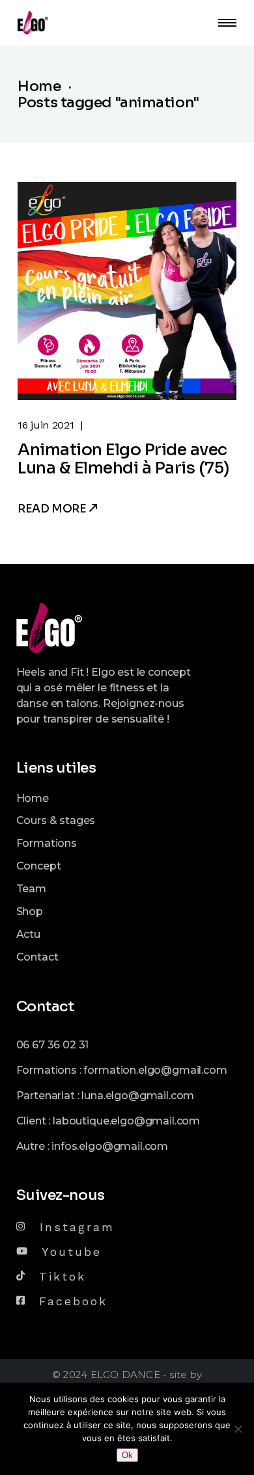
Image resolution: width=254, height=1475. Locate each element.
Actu (28, 934)
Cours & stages (56, 820)
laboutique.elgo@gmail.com (126, 1121)
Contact (37, 957)
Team (31, 889)
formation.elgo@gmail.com (155, 1070)
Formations (46, 843)
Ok (127, 1455)
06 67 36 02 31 (52, 1045)
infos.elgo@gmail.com (109, 1146)
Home (32, 798)
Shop (29, 911)
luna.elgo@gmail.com (137, 1095)
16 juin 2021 (46, 425)
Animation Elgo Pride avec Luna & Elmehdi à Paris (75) (124, 459)
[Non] (237, 1428)
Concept (38, 866)
